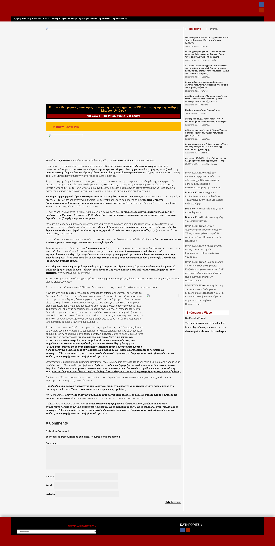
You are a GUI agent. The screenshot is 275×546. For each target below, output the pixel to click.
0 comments (134, 115)
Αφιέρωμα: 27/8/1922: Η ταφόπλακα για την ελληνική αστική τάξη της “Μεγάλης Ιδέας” (205, 159)
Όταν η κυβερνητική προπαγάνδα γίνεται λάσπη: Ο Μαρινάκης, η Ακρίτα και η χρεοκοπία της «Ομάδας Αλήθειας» (206, 85)
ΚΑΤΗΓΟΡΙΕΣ (190, 525)
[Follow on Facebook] (261, 4)
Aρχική (17, 19)
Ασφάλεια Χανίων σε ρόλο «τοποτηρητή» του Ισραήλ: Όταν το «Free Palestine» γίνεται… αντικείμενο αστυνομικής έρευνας (206, 99)
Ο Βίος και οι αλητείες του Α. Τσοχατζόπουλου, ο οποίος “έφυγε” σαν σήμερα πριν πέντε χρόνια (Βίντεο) (206, 133)
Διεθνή (46, 19)
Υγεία (213, 60)
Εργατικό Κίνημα (69, 19)
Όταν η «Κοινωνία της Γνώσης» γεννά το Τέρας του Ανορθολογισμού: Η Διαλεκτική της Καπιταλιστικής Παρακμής (206, 147)
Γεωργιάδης (205, 60)
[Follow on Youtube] (261, 10)
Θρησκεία (205, 153)
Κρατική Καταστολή (88, 19)
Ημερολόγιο (104, 19)
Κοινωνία (36, 19)
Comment (52, 443)
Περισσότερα (118, 19)
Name (50, 476)
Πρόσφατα (195, 28)
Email (50, 485)
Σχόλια (214, 28)
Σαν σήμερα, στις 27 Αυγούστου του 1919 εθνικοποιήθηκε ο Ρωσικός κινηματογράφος (205, 120)
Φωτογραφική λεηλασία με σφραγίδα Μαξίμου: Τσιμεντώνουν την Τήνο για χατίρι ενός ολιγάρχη (207, 40)
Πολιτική (26, 19)
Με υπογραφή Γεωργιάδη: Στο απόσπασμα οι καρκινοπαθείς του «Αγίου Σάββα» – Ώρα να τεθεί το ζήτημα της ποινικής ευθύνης (205, 54)
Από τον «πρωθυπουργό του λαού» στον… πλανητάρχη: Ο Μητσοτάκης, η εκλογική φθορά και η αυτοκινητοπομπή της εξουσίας (203, 180)
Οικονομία (55, 19)
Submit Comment (173, 502)
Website (50, 494)
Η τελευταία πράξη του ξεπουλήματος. (203, 110)
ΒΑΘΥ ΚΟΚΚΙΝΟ (194, 172)
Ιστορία (120, 115)
